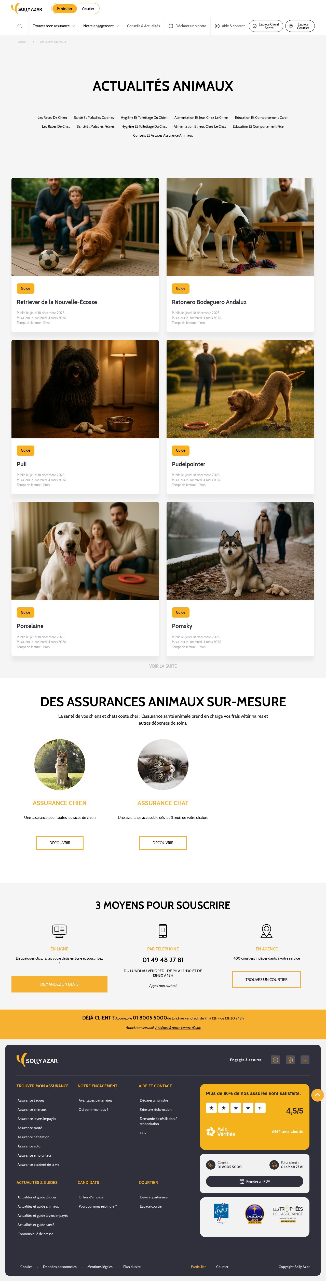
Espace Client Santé (269, 26)
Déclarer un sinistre (190, 26)
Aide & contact (233, 26)
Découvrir (59, 843)
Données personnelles (60, 1266)
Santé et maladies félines (96, 126)
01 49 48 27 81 (292, 1167)
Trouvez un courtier (267, 979)
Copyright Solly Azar (294, 1266)
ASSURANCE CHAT (163, 803)
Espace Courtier (303, 26)
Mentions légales (100, 1266)
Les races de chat (56, 126)
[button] (85, 255)
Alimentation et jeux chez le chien (201, 117)
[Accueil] (20, 26)
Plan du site (132, 1266)
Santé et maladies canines (94, 117)
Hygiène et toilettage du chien (144, 117)
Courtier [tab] (88, 8)
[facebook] (290, 1059)
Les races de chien (52, 117)
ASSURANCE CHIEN (60, 803)
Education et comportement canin (262, 117)
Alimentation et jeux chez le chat (200, 126)
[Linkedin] (305, 1059)
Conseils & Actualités (143, 26)
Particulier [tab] (64, 8)
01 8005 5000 (230, 1167)
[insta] (275, 1059)
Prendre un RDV (258, 1181)
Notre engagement (98, 26)
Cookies (26, 1266)
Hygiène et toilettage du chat (144, 126)
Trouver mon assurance (51, 26)
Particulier (198, 1266)
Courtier (222, 1266)
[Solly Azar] (26, 8)
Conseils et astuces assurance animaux (163, 135)
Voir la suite (163, 666)
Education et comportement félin (258, 126)
